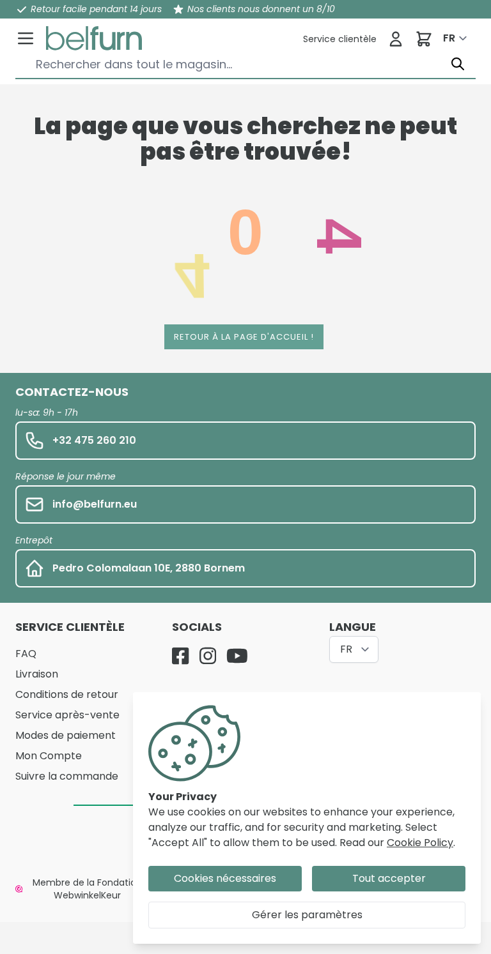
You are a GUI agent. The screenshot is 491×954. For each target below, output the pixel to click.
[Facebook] (180, 655)
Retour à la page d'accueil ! (244, 337)
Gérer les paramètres (307, 914)
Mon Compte (48, 755)
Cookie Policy (420, 842)
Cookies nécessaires (225, 878)
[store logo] (94, 38)
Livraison (36, 674)
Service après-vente (67, 715)
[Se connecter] (396, 39)
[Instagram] (207, 655)
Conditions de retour (66, 694)
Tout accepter (389, 878)
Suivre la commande (66, 776)
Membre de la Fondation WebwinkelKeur (87, 889)
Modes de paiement (65, 735)
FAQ (25, 653)
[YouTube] (237, 655)
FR (449, 38)
